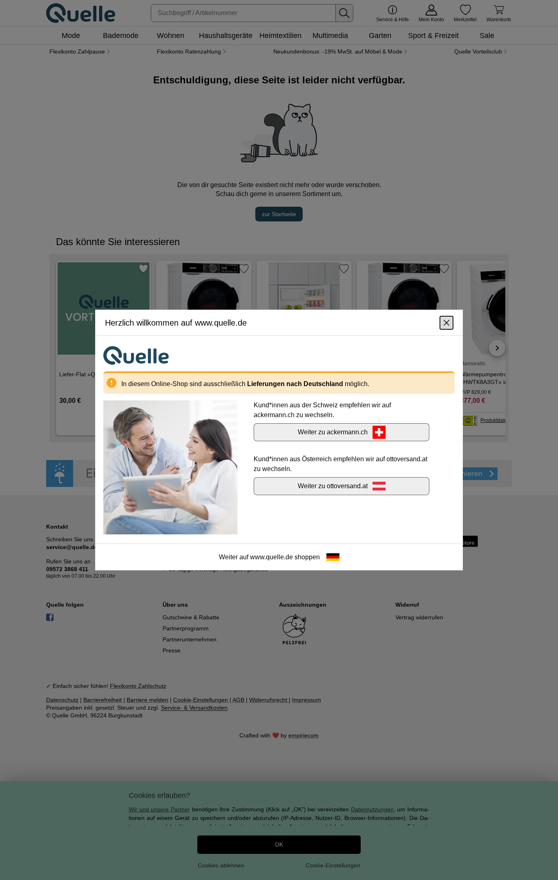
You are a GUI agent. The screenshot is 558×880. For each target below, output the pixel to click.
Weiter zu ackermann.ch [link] (333, 432)
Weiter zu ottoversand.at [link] (333, 485)
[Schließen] (446, 322)
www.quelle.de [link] (271, 557)
